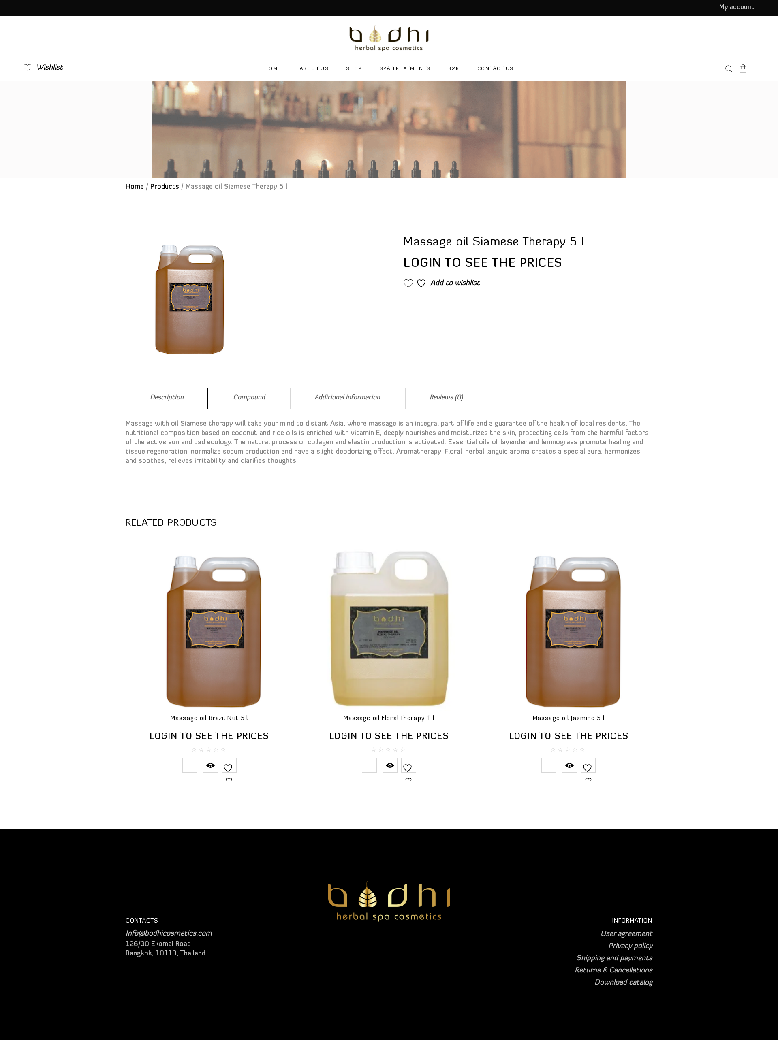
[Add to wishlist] (229, 773)
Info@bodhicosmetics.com (169, 934)
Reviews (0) (446, 397)
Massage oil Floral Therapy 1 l (389, 719)
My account (736, 7)
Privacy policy (630, 946)
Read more (189, 765)
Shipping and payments (614, 958)
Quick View (210, 765)
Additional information (347, 397)
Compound (249, 397)
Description (167, 397)
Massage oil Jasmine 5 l (569, 719)
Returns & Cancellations (613, 970)
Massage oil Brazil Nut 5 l (209, 719)
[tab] (167, 398)
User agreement (626, 934)
